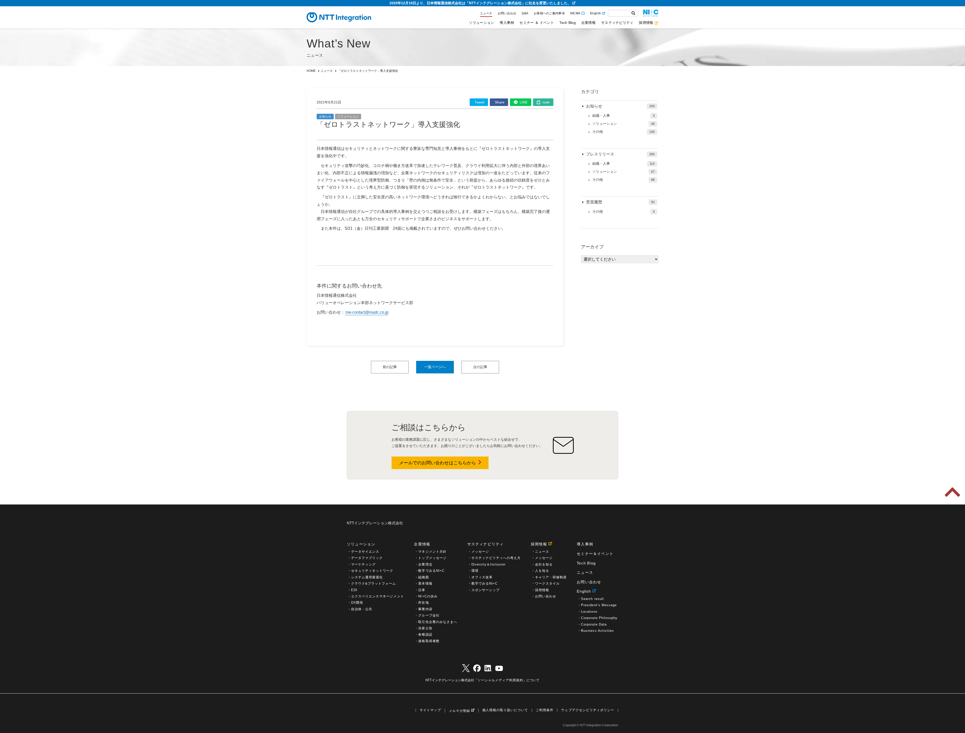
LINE (523, 102)
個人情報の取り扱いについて (505, 710)
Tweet (479, 102)
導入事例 (507, 23)
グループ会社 (428, 615)
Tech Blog (567, 23)
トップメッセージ (432, 558)
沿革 (421, 590)
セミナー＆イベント (595, 553)
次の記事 (480, 367)
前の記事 (390, 367)
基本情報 (425, 583)
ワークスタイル (547, 583)
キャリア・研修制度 (551, 577)
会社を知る (544, 564)
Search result (592, 599)
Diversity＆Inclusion (488, 564)
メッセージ (480, 551)
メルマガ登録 (459, 711)
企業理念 (425, 564)
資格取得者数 (428, 641)
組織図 (423, 577)
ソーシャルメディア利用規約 (500, 680)
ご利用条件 (544, 710)
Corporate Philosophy (599, 618)
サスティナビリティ (617, 23)
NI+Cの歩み (427, 596)
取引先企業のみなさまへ (437, 622)
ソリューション (481, 23)
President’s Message (599, 605)
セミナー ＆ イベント (536, 23)
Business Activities (597, 631)
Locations (589, 611)
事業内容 (425, 609)
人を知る (542, 571)
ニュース (486, 13)
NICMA (575, 13)
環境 (474, 571)
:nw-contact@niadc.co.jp (367, 312)
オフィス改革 (482, 577)
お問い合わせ (507, 13)
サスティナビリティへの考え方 (496, 558)
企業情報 (588, 23)
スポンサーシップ (485, 590)
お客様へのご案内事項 (549, 13)
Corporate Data (594, 624)
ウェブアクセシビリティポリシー (587, 710)
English (595, 13)
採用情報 (646, 23)
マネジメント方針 (432, 551)
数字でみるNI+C (431, 571)
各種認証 (425, 634)
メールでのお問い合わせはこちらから (437, 462)
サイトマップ (430, 710)
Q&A (525, 13)
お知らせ (325, 116)
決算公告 (425, 628)
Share (499, 102)
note (546, 102)
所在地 (423, 602)
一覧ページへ (435, 367)
